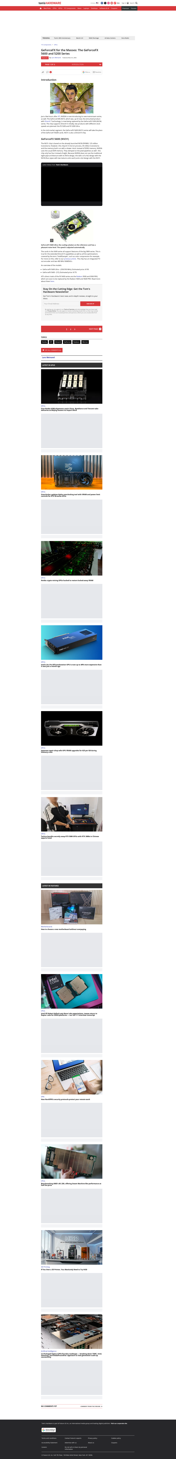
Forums (133, 8)
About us (91, 1443)
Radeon (79, 276)
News (79, 8)
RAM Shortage (94, 38)
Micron (85, 342)
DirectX (47, 121)
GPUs (60, 8)
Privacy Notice (51, 311)
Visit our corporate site (119, 1423)
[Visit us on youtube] (112, 3)
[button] (133, 3)
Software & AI (104, 8)
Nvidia (44, 342)
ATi (59, 116)
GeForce (67, 342)
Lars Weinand (56, 58)
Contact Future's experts (73, 1438)
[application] (71, 184)
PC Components (69, 8)
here (52, 281)
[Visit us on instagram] (108, 3)
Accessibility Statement (49, 1443)
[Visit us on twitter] (105, 3)
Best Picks (47, 8)
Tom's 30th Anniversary (62, 38)
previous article (70, 259)
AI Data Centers (110, 38)
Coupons (114, 8)
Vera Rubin (125, 38)
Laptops (86, 8)
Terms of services (69, 309)
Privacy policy (92, 1438)
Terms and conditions (49, 1438)
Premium (125, 8)
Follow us (87, 72)
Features (45, 58)
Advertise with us (71, 1443)
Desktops (94, 8)
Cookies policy (116, 1438)
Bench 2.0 (79, 38)
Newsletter (98, 72)
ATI (51, 342)
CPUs (54, 8)
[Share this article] (43, 72)
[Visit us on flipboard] (115, 3)
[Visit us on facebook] (102, 3)
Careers (44, 1447)
